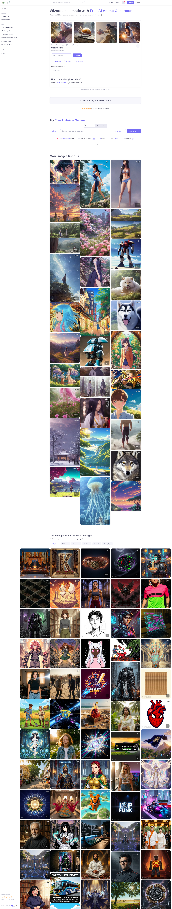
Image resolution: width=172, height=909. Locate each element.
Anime (53, 50)
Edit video (6, 16)
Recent (66, 543)
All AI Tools (6, 8)
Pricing (111, 2)
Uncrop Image (7, 41)
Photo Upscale (61, 83)
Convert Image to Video (10, 37)
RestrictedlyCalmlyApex (73, 45)
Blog (2, 905)
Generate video (101, 126)
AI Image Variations (8, 30)
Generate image (89, 126)
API (4, 53)
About (6, 905)
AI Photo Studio (7, 44)
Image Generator (8, 27)
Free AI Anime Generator (111, 11)
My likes (55, 543)
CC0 (62, 70)
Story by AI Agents (85, 138)
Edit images (6, 19)
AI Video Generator (8, 34)
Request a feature (5, 908)
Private (128, 138)
